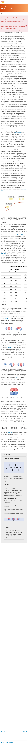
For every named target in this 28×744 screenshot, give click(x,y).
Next (24, 731)
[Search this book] (21, 14)
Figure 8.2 (18, 132)
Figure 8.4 (10, 347)
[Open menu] (1, 14)
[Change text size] (25, 13)
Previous (4, 731)
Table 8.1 (3, 253)
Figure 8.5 (17, 377)
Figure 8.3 (7, 318)
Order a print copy (8, 737)
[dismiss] (26, 17)
